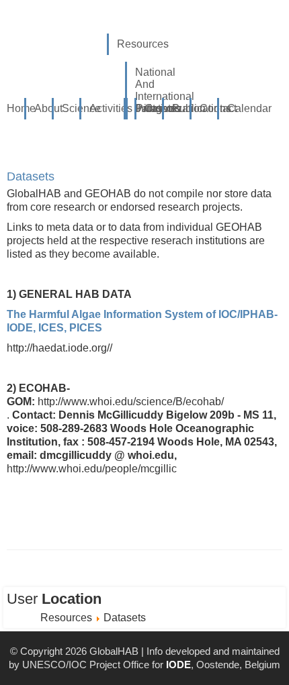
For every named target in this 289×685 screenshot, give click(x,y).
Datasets (30, 176)
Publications (186, 108)
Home (20, 108)
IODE (178, 664)
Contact (213, 108)
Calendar (241, 108)
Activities (103, 108)
